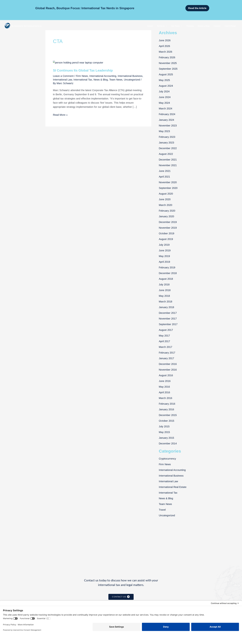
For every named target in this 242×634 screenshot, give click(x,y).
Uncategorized (132, 79)
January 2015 (166, 437)
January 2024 (166, 119)
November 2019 (168, 227)
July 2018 (164, 284)
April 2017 (164, 341)
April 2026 (164, 46)
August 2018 (166, 278)
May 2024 (164, 102)
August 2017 (166, 330)
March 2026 (165, 51)
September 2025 (168, 68)
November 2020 (168, 182)
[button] (166, 26)
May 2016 (164, 386)
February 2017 (167, 352)
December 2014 (168, 443)
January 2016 (166, 409)
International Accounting (102, 76)
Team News (115, 79)
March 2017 (165, 347)
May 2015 (164, 432)
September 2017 (168, 324)
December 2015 (168, 415)
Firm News (82, 76)
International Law (62, 79)
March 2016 (165, 398)
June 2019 (165, 250)
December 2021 (168, 159)
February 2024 (167, 114)
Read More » (60, 115)
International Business (130, 76)
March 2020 (165, 205)
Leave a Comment (63, 76)
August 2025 (166, 74)
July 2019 (164, 244)
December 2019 (168, 222)
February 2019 (167, 267)
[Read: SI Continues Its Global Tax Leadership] (78, 62)
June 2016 (165, 381)
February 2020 (167, 210)
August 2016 (166, 375)
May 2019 (164, 256)
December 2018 (168, 273)
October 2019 (166, 233)
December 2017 (168, 313)
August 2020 (166, 193)
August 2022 (166, 154)
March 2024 (165, 108)
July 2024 (164, 91)
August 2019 (166, 239)
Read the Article (197, 8)
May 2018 (164, 295)
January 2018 (166, 307)
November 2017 (168, 318)
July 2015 (164, 426)
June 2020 (165, 199)
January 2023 (166, 142)
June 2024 (165, 97)
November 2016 (168, 369)
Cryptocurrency (167, 458)
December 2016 (168, 364)
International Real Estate (172, 487)
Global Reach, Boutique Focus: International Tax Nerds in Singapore (84, 8)
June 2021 (165, 171)
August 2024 (166, 85)
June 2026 (165, 40)
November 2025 (168, 63)
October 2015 (166, 420)
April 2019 (164, 261)
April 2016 (164, 392)
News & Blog (101, 79)
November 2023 (168, 125)
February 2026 (167, 57)
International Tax (82, 79)
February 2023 (167, 137)
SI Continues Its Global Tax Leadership (83, 70)
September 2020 (168, 188)
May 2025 (164, 80)
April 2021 (164, 176)
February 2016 (167, 403)
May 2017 (164, 335)
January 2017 (166, 358)
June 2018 (165, 290)
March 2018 (165, 301)
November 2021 (168, 165)
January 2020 (166, 216)
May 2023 (164, 131)
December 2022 (168, 148)
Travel (162, 509)
